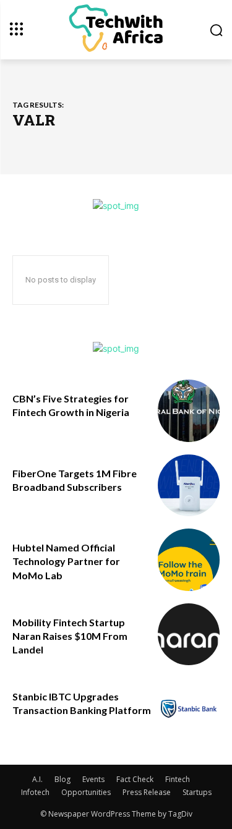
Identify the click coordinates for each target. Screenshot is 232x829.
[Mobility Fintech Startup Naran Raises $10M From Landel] (189, 634)
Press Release (146, 792)
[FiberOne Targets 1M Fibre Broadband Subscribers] (189, 485)
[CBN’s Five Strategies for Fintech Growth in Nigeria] (189, 411)
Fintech (177, 779)
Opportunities (86, 792)
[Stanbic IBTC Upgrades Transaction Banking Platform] (189, 709)
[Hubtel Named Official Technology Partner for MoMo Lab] (189, 560)
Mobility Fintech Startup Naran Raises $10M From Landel (69, 636)
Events (93, 779)
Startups (197, 792)
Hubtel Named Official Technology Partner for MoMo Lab (66, 561)
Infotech (35, 792)
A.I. (37, 779)
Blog (62, 779)
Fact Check (134, 779)
